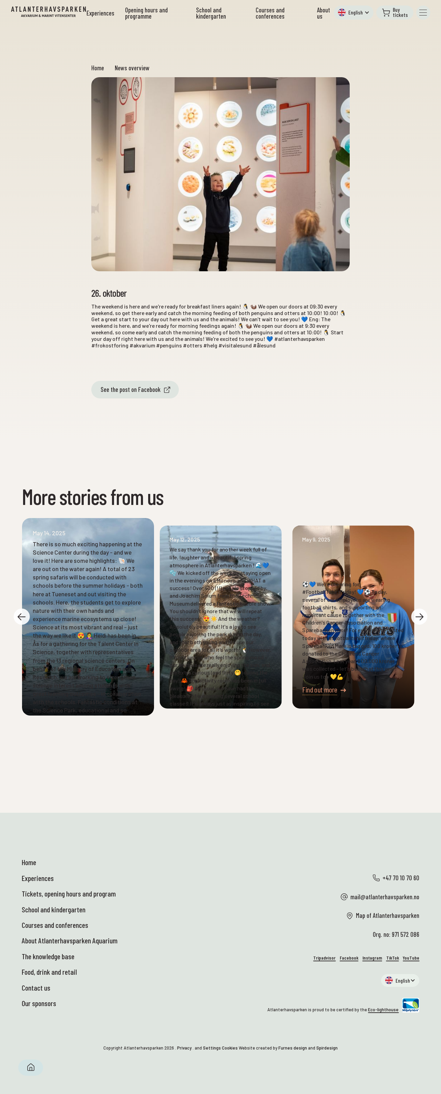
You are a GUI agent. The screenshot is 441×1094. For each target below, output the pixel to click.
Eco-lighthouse (383, 1009)
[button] (353, 13)
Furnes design (292, 1048)
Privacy (184, 1048)
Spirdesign (327, 1048)
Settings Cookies (220, 1048)
